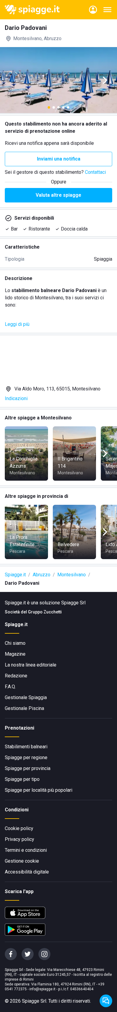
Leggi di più (17, 324)
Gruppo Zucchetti (45, 611)
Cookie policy (19, 828)
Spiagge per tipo (22, 779)
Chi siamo (15, 643)
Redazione (16, 676)
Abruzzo (41, 575)
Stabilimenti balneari (26, 746)
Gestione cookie (22, 861)
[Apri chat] (106, 1000)
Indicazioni (16, 398)
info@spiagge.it (42, 989)
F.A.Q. (10, 686)
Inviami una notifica (58, 159)
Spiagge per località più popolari (38, 790)
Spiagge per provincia (27, 768)
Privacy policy (19, 839)
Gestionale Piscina (24, 708)
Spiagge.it (15, 575)
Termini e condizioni (26, 850)
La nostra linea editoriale (30, 665)
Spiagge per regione (26, 757)
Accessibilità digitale (27, 872)
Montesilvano (71, 575)
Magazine (15, 654)
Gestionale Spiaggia (26, 697)
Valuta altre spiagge (58, 195)
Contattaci (95, 172)
